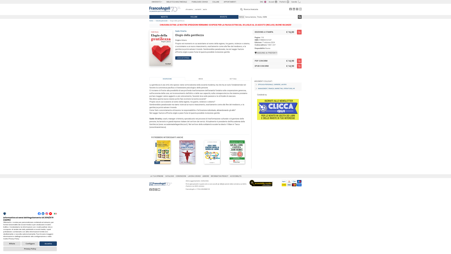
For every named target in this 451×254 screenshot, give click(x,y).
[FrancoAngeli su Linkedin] (294, 9)
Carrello (294, 2)
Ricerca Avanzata (251, 9)
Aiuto (205, 9)
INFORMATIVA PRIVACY (219, 176)
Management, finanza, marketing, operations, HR (276, 88)
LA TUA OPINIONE (156, 176)
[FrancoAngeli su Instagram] (297, 9)
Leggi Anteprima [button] (183, 58)
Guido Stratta (180, 31)
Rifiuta (12, 243)
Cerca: (241, 17)
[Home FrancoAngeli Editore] (165, 9)
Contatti (198, 9)
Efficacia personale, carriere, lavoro (272, 84)
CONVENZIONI (181, 176)
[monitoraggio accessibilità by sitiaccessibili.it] (261, 181)
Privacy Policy (30, 249)
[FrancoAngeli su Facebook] (290, 9)
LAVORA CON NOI (194, 176)
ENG (261, 2)
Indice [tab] (201, 79)
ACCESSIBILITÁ (235, 176)
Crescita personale (161, 21)
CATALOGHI (169, 176)
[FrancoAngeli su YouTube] (300, 9)
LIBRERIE (205, 176)
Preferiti (283, 2)
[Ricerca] (300, 17)
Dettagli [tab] (233, 79)
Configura (30, 243)
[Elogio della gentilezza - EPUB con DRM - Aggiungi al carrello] (299, 66)
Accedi (271, 2)
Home (151, 21)
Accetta (48, 243)
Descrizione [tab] (167, 79)
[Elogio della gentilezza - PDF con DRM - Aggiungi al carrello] (299, 61)
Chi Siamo (189, 9)
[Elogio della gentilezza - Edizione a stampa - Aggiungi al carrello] (299, 32)
